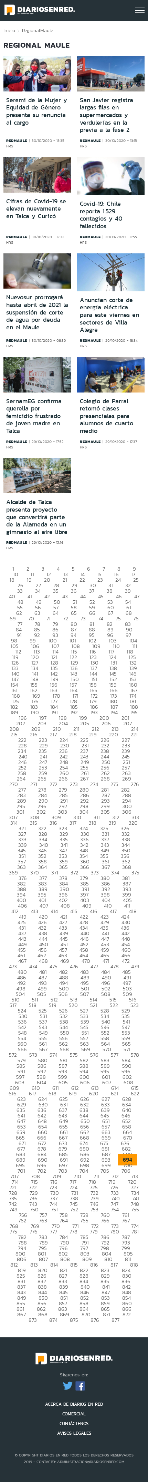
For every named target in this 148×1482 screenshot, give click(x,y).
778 (73, 1231)
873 (33, 1320)
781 (135, 1231)
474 (33, 966)
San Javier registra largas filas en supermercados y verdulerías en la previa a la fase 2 (106, 115)
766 (105, 1220)
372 (74, 872)
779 (94, 1231)
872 (127, 1314)
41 (30, 596)
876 (95, 1320)
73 (83, 618)
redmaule (16, 140)
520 (73, 1005)
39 (128, 590)
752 (74, 1209)
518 (32, 1005)
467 (22, 961)
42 (47, 596)
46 (119, 596)
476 (74, 966)
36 (74, 590)
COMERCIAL (74, 1414)
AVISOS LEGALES (74, 1433)
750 (34, 1209)
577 (114, 1054)
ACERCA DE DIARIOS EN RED (74, 1404)
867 (21, 1314)
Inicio (9, 30)
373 (95, 872)
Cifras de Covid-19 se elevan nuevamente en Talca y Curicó (36, 209)
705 (105, 1170)
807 (43, 1259)
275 (114, 784)
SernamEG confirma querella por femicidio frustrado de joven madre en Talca (34, 416)
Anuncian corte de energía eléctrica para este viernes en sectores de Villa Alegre (109, 315)
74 (100, 618)
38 (110, 590)
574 (53, 1054)
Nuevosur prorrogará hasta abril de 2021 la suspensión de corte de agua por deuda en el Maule (37, 312)
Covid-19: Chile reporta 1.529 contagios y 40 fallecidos (101, 215)
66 (92, 613)
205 (84, 723)
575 (74, 1054)
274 (94, 784)
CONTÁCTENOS (74, 1423)
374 (115, 872)
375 (135, 872)
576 (94, 1054)
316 (53, 822)
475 (53, 966)
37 (91, 590)
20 (47, 579)
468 (43, 961)
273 (74, 784)
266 (63, 778)
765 (84, 1220)
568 (64, 1049)
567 (43, 1049)
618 (52, 1093)
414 (54, 911)
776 (34, 1231)
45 (101, 596)
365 (63, 867)
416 (93, 911)
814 (54, 1264)
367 (106, 867)
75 (118, 618)
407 (44, 905)
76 (136, 618)
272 (53, 784)
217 (53, 734)
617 (32, 1093)
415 (73, 911)
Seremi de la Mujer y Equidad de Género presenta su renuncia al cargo (36, 111)
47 (136, 596)
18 (12, 579)
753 (94, 1209)
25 (136, 579)
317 (73, 822)
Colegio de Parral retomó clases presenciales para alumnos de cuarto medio (106, 416)
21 (65, 579)
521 (93, 1005)
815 (74, 1264)
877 (115, 1320)
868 (42, 1314)
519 (52, 1005)
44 (83, 596)
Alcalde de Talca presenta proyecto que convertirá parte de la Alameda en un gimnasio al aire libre (36, 516)
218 (73, 734)
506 (63, 994)
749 (13, 1209)
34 (38, 590)
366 (84, 867)
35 (56, 590)
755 (135, 1209)
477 (94, 966)
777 (53, 1231)
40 (12, 596)
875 (74, 1320)
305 (105, 811)
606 (85, 1082)
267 (84, 778)
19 (29, 579)
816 (94, 1264)
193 (94, 712)
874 (53, 1320)
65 (74, 613)
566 (22, 1049)
